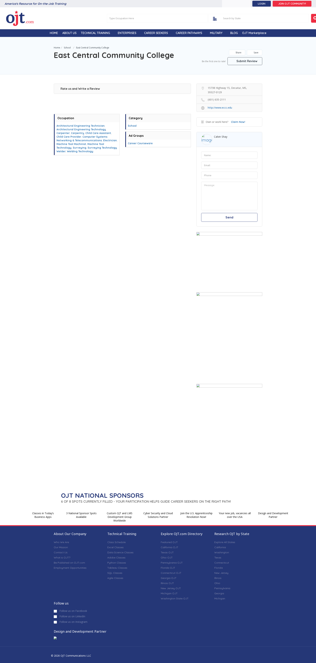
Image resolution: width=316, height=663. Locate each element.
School (67, 47)
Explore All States (224, 542)
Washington (221, 552)
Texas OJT (167, 552)
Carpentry (77, 133)
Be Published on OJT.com (69, 562)
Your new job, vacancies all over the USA (235, 515)
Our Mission (61, 547)
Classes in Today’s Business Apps (43, 515)
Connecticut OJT (171, 573)
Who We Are (61, 542)
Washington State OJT (175, 598)
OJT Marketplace (254, 33)
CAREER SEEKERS (156, 33)
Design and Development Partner (273, 515)
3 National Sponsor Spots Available (81, 515)
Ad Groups (136, 135)
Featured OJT (169, 542)
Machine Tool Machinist (71, 144)
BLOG (234, 33)
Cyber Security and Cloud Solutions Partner (158, 515)
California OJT (169, 547)
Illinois (217, 578)
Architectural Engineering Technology (81, 129)
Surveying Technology (102, 147)
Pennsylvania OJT (172, 562)
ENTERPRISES (127, 33)
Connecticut (221, 562)
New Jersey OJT (171, 588)
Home (57, 47)
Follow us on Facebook (73, 611)
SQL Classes (114, 573)
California (220, 547)
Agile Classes (115, 578)
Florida (218, 567)
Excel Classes (115, 547)
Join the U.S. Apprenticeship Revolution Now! (196, 515)
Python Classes (116, 562)
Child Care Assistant (98, 133)
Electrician (110, 140)
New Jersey (221, 573)
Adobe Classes (116, 557)
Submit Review (246, 61)
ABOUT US (69, 33)
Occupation (65, 118)
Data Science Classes (120, 552)
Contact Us (60, 552)
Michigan (219, 598)
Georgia (219, 593)
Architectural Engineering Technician (81, 125)
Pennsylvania (222, 588)
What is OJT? (62, 557)
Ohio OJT (167, 557)
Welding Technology (80, 151)
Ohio (217, 583)
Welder (61, 151)
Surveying (79, 147)
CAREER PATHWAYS (189, 33)
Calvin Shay (220, 136)
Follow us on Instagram (73, 622)
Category (135, 118)
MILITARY (216, 33)
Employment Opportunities (70, 567)
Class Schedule (116, 542)
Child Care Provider (69, 136)
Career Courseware (140, 143)
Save (255, 52)
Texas (217, 557)
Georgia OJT (168, 578)
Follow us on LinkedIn (72, 616)
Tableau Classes (117, 567)
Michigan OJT (169, 593)
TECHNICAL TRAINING (95, 33)
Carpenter (63, 133)
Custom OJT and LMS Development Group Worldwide (119, 516)
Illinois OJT (167, 583)
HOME (54, 33)
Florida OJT (168, 567)
